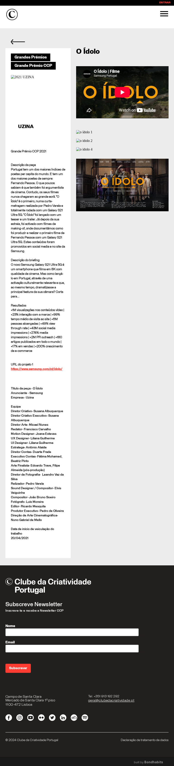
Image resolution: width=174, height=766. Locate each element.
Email (10, 642)
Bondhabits (153, 762)
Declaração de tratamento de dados (145, 740)
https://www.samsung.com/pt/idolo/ (36, 369)
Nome (10, 626)
